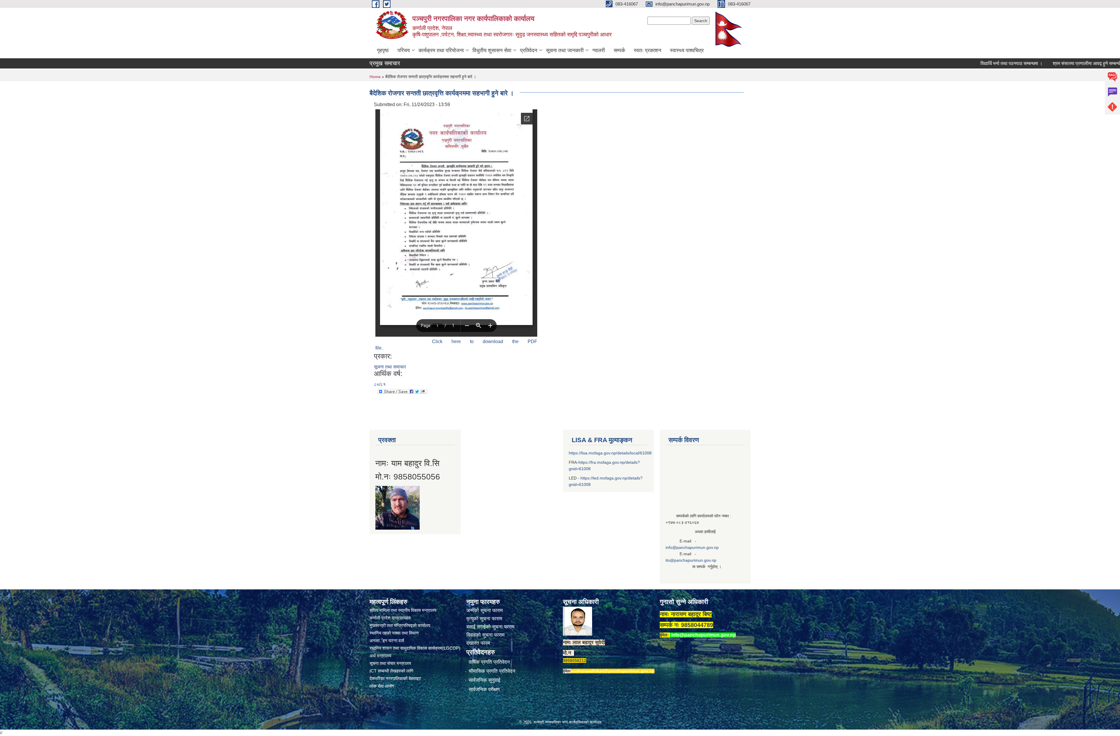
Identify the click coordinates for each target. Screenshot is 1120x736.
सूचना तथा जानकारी (565, 50)
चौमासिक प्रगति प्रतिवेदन (492, 671)
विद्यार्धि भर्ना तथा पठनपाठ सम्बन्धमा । (974, 63)
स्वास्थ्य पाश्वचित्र (687, 50)
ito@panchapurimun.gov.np (691, 560)
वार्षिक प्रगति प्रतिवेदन (489, 662)
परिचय (404, 50)
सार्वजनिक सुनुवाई (484, 680)
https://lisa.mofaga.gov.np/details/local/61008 (610, 453)
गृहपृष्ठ (383, 50)
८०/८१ (380, 384)
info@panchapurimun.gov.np (692, 547)
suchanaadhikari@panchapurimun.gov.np (612, 671)
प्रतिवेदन (528, 50)
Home (375, 76)
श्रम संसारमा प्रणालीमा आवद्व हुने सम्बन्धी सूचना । (1058, 63)
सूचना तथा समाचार (390, 366)
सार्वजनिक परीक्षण (484, 689)
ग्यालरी (598, 50)
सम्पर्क (619, 50)
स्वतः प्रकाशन (647, 50)
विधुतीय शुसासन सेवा (492, 50)
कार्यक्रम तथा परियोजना (441, 50)
